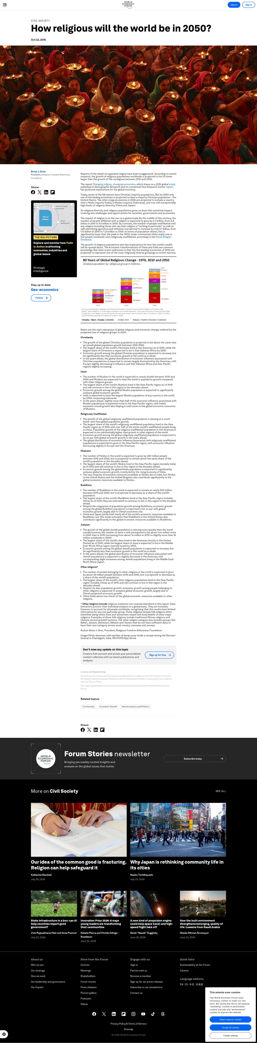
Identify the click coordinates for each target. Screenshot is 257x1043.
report (169, 186)
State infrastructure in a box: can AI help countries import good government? (54, 924)
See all (221, 791)
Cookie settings (230, 1035)
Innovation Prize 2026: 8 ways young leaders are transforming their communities (101, 924)
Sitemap (128, 1029)
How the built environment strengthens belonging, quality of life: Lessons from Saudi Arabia (201, 924)
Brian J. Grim (38, 171)
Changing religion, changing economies (114, 184)
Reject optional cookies (230, 1019)
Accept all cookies (230, 1027)
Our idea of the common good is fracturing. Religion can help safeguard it (78, 864)
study (172, 184)
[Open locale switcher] (4, 1034)
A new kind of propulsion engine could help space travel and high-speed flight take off (151, 924)
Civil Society (40, 20)
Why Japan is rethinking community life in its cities (177, 864)
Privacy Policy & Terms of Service (128, 1023)
